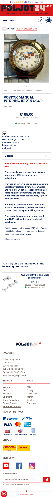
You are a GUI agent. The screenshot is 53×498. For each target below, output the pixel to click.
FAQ (5, 390)
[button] (12, 20)
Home (6, 90)
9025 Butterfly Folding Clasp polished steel (35, 276)
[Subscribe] (46, 479)
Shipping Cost (32, 117)
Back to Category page (27, 29)
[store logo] (26, 7)
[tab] (26, 156)
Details (9, 156)
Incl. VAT (19, 117)
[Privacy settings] (4, 494)
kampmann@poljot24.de (14, 375)
